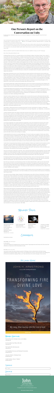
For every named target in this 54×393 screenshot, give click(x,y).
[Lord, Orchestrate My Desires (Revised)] (21, 215)
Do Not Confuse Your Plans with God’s (13, 343)
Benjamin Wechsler (29, 390)
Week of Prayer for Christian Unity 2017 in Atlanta (15, 339)
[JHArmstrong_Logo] (27, 378)
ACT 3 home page (42, 50)
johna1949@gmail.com (29, 385)
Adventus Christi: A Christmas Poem (13, 355)
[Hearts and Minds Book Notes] (33, 215)
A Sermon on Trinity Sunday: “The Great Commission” (44, 226)
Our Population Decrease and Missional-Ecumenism (16, 351)
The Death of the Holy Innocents (12, 347)
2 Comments (6, 35)
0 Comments (12, 232)
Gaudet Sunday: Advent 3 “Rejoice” (12, 359)
